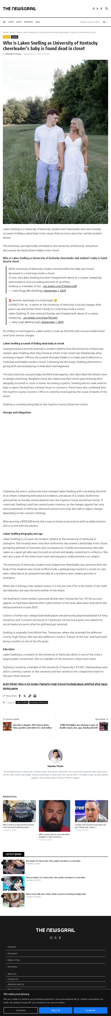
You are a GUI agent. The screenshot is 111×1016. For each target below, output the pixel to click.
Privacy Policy (14, 989)
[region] (55, 1003)
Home (5, 32)
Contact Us (13, 979)
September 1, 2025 (55, 290)
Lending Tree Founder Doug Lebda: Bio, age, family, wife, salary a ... (90, 826)
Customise (21, 1010)
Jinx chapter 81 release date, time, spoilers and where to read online (53, 861)
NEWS (19, 22)
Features (12, 947)
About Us (12, 974)
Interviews (12, 966)
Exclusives (12, 953)
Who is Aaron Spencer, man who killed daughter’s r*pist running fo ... (54, 835)
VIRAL (37, 22)
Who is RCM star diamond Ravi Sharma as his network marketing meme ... (18, 826)
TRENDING (28, 22)
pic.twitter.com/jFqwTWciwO (40, 317)
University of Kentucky (38, 702)
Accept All (90, 1010)
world (12, 32)
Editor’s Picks (14, 960)
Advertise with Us (16, 984)
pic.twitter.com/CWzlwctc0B (60, 286)
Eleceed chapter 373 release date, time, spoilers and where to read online (55, 877)
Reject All (55, 1010)
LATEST (11, 22)
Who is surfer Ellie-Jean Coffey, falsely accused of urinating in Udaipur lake (56, 894)
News (6, 37)
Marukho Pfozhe (13, 54)
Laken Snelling (22, 702)
